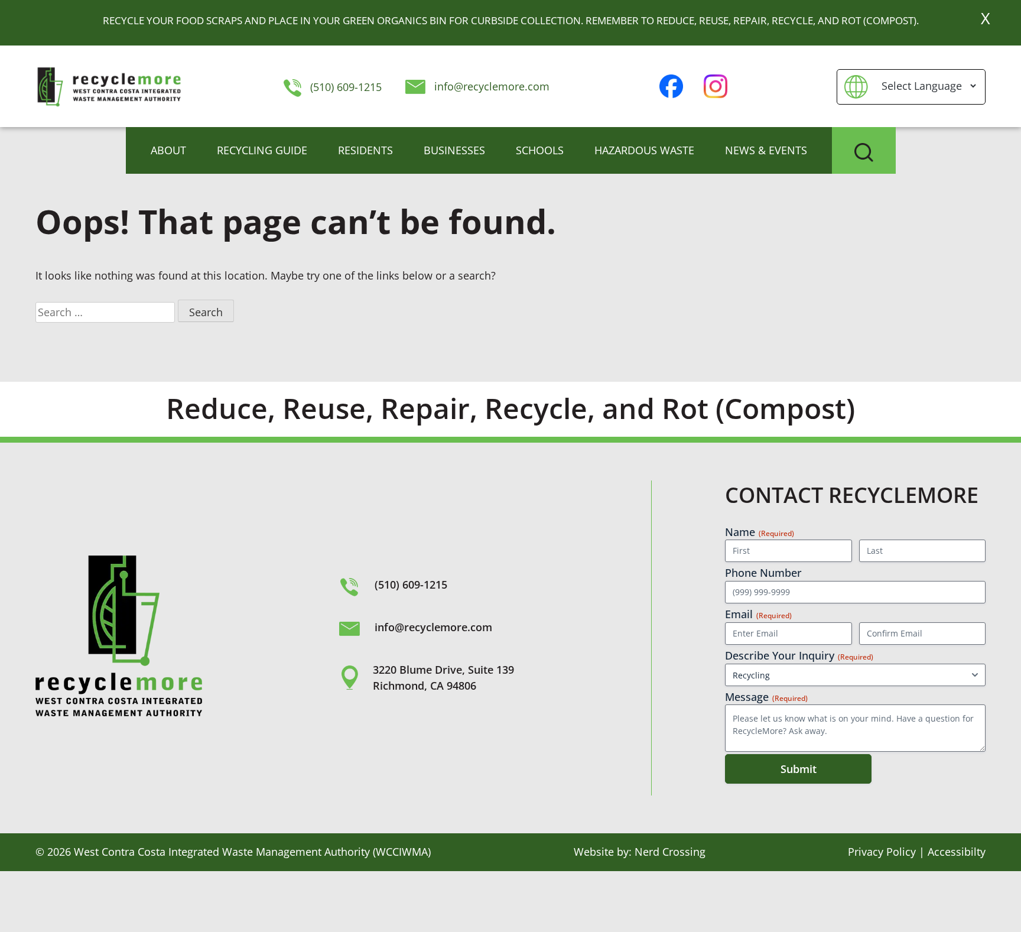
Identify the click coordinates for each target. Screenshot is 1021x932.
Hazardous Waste (644, 150)
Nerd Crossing (670, 852)
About (168, 150)
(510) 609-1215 (344, 87)
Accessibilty (957, 852)
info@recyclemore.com (491, 86)
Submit (799, 769)
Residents (365, 150)
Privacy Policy (882, 852)
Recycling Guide (262, 150)
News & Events (766, 150)
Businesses (454, 150)
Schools (540, 150)
